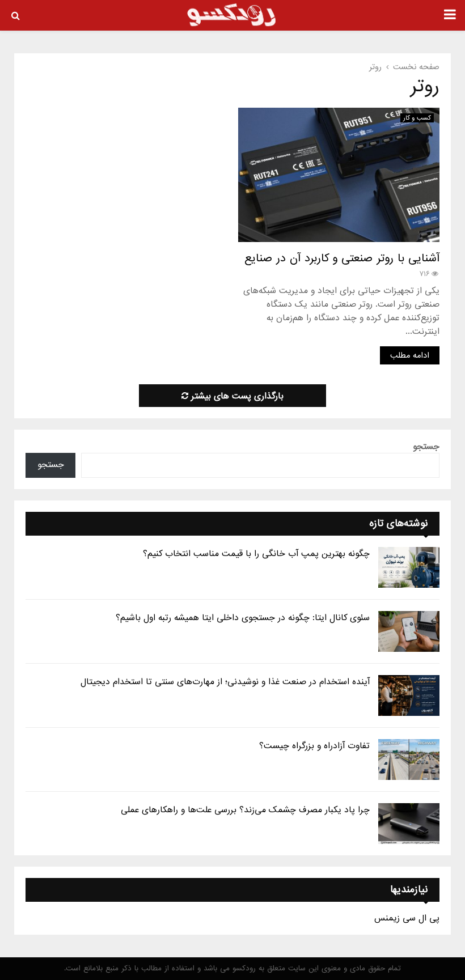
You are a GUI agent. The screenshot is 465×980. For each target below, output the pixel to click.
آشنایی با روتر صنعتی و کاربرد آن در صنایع (341, 258)
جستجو (426, 446)
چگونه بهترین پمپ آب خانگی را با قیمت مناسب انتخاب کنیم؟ (256, 554)
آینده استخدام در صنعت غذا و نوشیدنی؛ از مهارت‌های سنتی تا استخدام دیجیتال (225, 682)
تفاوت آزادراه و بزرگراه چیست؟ (314, 746)
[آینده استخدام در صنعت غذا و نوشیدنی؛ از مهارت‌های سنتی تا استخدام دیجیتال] (408, 695)
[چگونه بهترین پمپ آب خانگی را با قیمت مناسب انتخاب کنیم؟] (408, 567)
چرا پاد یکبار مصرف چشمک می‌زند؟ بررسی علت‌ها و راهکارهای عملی (245, 810)
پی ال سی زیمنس (406, 918)
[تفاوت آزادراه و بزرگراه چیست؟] (408, 759)
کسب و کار (417, 117)
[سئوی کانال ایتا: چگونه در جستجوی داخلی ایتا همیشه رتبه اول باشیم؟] (408, 631)
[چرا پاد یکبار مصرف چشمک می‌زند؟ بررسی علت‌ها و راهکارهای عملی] (408, 823)
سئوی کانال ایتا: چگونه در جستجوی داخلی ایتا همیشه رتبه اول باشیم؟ (243, 618)
